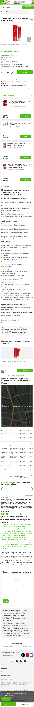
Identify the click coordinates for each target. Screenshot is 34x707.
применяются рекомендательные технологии (14, 687)
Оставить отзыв (17, 489)
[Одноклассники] (25, 661)
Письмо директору (7, 646)
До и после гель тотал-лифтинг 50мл (18, 123)
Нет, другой (25, 704)
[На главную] (5, 7)
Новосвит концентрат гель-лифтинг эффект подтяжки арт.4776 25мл (17, 102)
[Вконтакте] (17, 661)
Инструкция (14, 89)
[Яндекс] (11, 660)
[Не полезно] (7, 514)
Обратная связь (27, 646)
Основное (4, 89)
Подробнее (17, 699)
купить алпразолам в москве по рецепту (17, 589)
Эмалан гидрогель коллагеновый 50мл (13, 362)
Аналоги (24, 89)
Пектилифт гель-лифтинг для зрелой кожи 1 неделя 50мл (16, 144)
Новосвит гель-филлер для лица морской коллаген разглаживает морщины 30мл (17, 166)
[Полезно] (2, 514)
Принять (6, 699)
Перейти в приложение (28, 7)
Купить (25, 72)
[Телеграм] (21, 661)
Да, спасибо (8, 704)
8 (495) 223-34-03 (17, 643)
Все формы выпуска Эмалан (17, 375)
